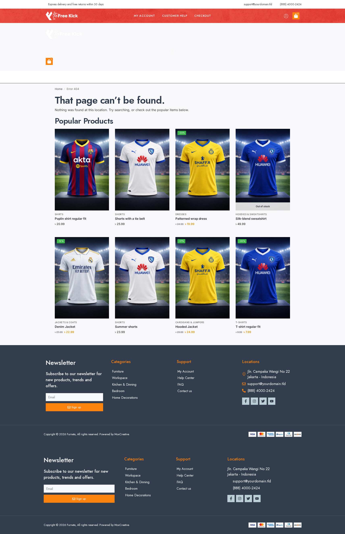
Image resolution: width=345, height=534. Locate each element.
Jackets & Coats (66, 322)
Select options (263, 232)
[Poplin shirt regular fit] (82, 169)
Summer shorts (126, 327)
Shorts (120, 214)
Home (58, 89)
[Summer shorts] (142, 278)
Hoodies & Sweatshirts (251, 214)
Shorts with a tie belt (130, 219)
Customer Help (174, 16)
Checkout (202, 16)
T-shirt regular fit (248, 327)
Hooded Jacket (186, 327)
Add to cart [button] (82, 232)
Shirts (59, 214)
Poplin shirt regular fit (70, 219)
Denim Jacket (65, 327)
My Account (144, 16)
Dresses (180, 214)
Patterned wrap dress (191, 219)
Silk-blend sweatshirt (251, 219)
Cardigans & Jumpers (189, 322)
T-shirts (241, 322)
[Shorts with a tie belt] (142, 169)
